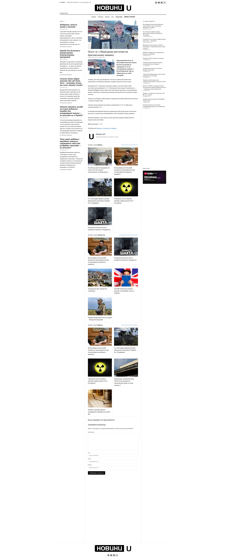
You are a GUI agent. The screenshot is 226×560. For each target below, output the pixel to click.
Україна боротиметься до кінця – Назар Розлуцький (100, 318)
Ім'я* (89, 452)
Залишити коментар (66, 46)
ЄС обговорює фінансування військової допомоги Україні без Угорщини (99, 201)
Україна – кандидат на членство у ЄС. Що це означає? (154, 94)
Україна (107, 17)
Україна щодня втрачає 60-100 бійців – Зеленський (154, 99)
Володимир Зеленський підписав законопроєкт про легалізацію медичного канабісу (124, 171)
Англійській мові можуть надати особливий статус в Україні (124, 291)
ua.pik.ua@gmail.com (85, 2)
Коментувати (91, 432)
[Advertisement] (156, 138)
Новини (93, 17)
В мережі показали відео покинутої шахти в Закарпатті (99, 228)
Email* (89, 458)
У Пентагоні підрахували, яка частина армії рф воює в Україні (154, 75)
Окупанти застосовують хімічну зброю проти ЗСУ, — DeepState (124, 201)
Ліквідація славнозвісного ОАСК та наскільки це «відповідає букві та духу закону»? (124, 382)
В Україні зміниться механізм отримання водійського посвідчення (154, 105)
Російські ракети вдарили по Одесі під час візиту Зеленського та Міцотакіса (99, 170)
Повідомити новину (72, 2)
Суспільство (106, 128)
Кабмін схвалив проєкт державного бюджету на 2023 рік (99, 412)
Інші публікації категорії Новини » (129, 144)
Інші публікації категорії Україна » (129, 325)
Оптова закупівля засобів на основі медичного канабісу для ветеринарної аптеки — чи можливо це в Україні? (71, 111)
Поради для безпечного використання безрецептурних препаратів (70, 54)
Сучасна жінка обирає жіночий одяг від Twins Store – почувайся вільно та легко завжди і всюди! (71, 82)
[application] (154, 177)
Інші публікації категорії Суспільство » (128, 235)
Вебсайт (90, 465)
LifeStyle (100, 17)
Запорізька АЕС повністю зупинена (97, 290)
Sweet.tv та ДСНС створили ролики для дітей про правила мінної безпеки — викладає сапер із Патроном (154, 87)
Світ (112, 17)
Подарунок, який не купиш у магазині (68, 26)
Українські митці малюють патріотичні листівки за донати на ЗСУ (154, 80)
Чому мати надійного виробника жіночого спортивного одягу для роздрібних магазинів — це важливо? (70, 143)
